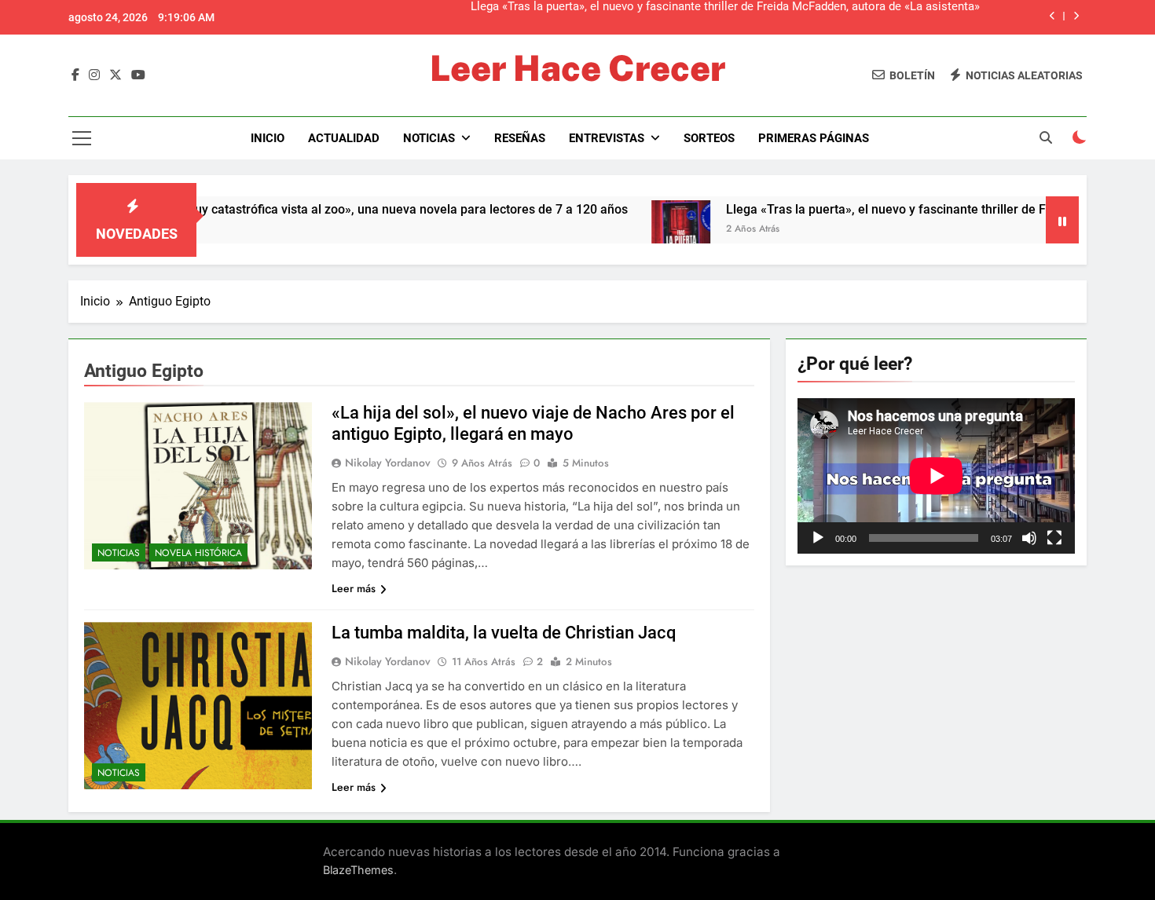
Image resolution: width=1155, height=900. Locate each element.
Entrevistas (606, 138)
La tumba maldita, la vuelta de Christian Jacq (504, 632)
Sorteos (709, 138)
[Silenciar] (1029, 538)
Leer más (354, 588)
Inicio (267, 138)
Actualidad (344, 138)
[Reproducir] (818, 538)
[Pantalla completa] (1054, 538)
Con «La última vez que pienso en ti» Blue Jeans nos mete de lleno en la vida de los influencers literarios (705, 17)
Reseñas (519, 138)
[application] (936, 476)
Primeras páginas (813, 138)
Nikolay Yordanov (388, 462)
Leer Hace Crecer (577, 68)
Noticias (429, 138)
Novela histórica (198, 553)
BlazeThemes (358, 869)
